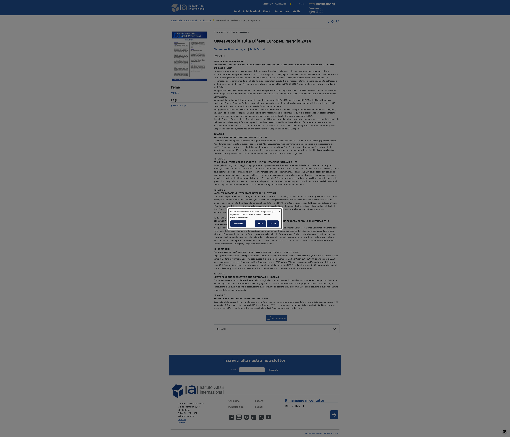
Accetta (272, 223)
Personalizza (238, 223)
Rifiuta (260, 223)
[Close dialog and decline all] (280, 210)
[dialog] (255, 218)
